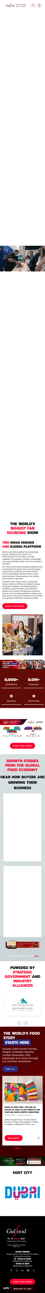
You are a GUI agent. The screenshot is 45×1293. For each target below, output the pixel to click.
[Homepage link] (16, 5)
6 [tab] (32, 956)
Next (25, 1023)
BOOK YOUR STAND (15, 606)
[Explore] (39, 5)
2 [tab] (13, 956)
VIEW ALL (10, 1069)
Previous (19, 1023)
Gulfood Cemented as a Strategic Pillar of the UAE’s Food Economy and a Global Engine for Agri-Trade (22, 1109)
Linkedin (22, 1270)
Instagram (16, 1270)
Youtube (28, 1270)
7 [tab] (36, 956)
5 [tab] (27, 956)
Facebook (11, 1270)
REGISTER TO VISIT (22, 1288)
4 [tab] (22, 956)
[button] (7, 1148)
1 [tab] (9, 956)
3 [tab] (18, 956)
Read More (14, 1138)
